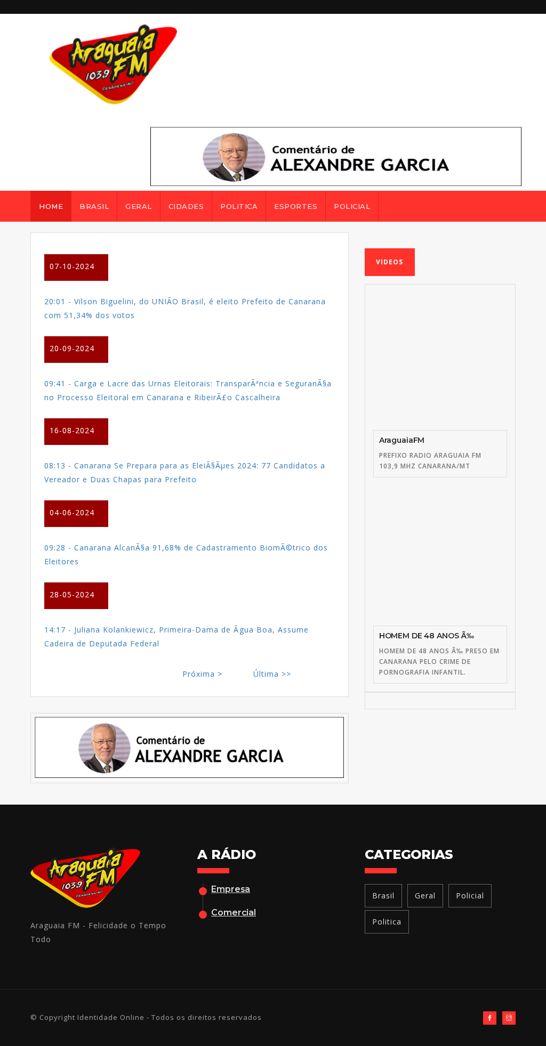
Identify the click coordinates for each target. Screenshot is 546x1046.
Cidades (186, 206)
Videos (389, 261)
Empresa (230, 889)
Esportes (295, 206)
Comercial (233, 912)
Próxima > (202, 674)
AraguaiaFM (402, 440)
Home (51, 206)
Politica (239, 206)
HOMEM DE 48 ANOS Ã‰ (426, 635)
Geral (138, 206)
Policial (352, 206)
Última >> (272, 674)
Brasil (94, 206)
